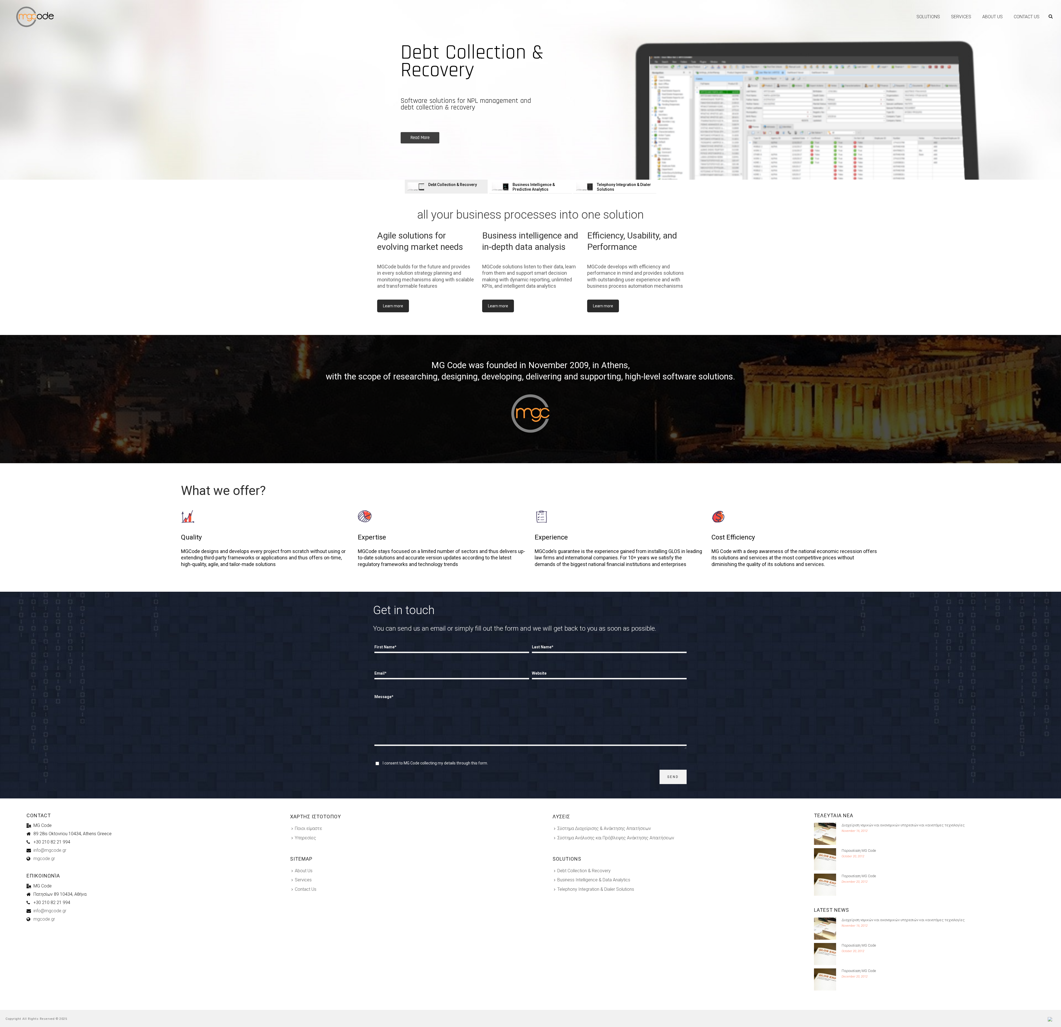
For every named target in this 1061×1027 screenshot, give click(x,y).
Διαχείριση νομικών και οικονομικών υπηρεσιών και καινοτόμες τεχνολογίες (903, 825)
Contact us (1026, 16)
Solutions (928, 16)
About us (992, 16)
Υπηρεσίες (305, 837)
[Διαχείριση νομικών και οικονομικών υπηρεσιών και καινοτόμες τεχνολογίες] (825, 834)
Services (961, 16)
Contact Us (305, 889)
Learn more (393, 306)
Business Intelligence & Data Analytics (593, 879)
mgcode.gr (44, 858)
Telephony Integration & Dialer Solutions (595, 889)
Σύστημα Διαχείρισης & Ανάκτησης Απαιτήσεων (604, 828)
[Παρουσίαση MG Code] (825, 859)
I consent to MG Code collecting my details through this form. (435, 763)
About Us (303, 870)
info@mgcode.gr (49, 850)
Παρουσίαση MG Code (859, 850)
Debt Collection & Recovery (584, 870)
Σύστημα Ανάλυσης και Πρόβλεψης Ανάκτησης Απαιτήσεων (615, 837)
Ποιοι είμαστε (308, 828)
